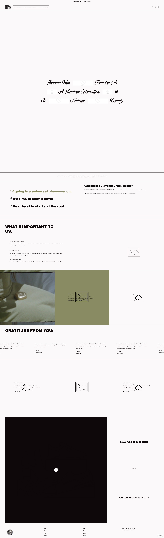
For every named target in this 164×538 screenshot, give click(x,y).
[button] (152, 7)
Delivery (84, 530)
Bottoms (45, 535)
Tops (45, 533)
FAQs (84, 528)
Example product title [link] (134, 442)
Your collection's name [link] (133, 498)
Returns (84, 533)
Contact (84, 535)
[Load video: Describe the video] (56, 470)
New (45, 528)
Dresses (45, 530)
